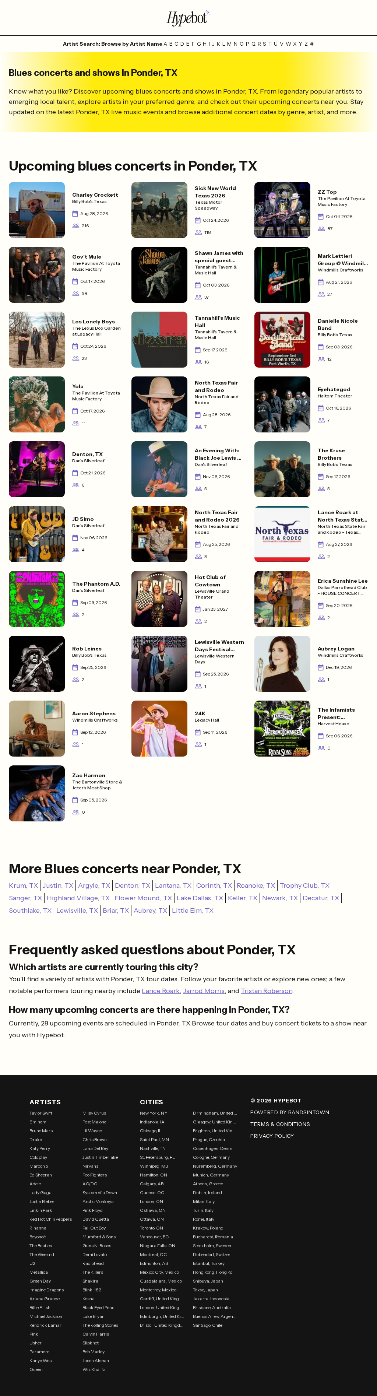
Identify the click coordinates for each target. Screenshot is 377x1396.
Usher (35, 1343)
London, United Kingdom (162, 1307)
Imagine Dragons (46, 1289)
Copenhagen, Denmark (215, 1148)
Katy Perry (39, 1148)
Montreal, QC (153, 1254)
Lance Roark (161, 991)
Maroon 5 (38, 1166)
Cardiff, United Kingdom (162, 1298)
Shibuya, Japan (208, 1281)
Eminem (37, 1122)
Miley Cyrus (94, 1113)
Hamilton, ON (153, 1175)
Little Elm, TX (193, 910)
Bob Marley (93, 1351)
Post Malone (94, 1122)
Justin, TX (58, 885)
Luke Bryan (93, 1316)
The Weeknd (41, 1254)
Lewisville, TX (77, 910)
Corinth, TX (214, 885)
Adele (35, 1183)
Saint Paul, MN (154, 1139)
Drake (35, 1139)
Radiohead (93, 1263)
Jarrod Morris (204, 991)
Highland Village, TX (78, 898)
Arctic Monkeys (97, 1201)
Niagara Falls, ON (157, 1245)
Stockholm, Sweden (212, 1245)
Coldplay (38, 1157)
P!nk (33, 1334)
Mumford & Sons (99, 1236)
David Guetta (95, 1219)
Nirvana (90, 1166)
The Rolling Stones (100, 1325)
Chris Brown (94, 1139)
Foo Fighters (94, 1175)
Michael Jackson (45, 1316)
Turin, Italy (203, 1210)
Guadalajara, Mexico (161, 1281)
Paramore (39, 1351)
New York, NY (154, 1113)
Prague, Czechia (209, 1139)
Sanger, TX (25, 898)
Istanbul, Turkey (209, 1263)
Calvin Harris (95, 1334)
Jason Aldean (95, 1360)
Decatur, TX (321, 898)
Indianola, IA (152, 1122)
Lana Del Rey (95, 1148)
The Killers (92, 1272)
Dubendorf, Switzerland (215, 1254)
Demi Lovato (94, 1254)
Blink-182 (91, 1289)
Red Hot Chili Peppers (50, 1219)
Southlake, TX (30, 910)
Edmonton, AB (154, 1263)
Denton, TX (132, 885)
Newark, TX (280, 898)
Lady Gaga (40, 1192)
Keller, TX (242, 898)
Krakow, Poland (208, 1228)
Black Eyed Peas (98, 1307)
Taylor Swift (40, 1113)
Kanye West (41, 1360)
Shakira (90, 1281)
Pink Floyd (92, 1210)
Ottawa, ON (152, 1219)
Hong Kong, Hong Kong (215, 1272)
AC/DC (89, 1183)
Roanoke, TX (256, 885)
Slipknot (90, 1343)
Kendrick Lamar (45, 1325)
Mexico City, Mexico (159, 1272)
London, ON (151, 1201)
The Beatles (40, 1245)
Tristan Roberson (266, 991)
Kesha (88, 1298)
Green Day (40, 1281)
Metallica (38, 1272)
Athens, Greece (208, 1183)
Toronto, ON (151, 1228)
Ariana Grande (44, 1298)
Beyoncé (37, 1236)
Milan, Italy (204, 1201)
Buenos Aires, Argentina (215, 1316)
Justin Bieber (41, 1201)
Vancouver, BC (154, 1236)
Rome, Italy (203, 1219)
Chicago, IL (151, 1130)
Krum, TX (23, 885)
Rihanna (37, 1228)
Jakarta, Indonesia (211, 1298)
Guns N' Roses (96, 1245)
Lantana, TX (173, 885)
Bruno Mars (41, 1130)
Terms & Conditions (280, 1124)
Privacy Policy (272, 1136)
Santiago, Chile (207, 1325)
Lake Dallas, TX (200, 898)
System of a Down (99, 1192)
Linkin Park (40, 1210)
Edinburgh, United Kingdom (162, 1316)
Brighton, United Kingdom (215, 1130)
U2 (32, 1263)
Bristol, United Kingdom (162, 1325)
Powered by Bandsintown (289, 1112)
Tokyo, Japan (205, 1289)
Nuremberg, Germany (215, 1166)
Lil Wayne (92, 1130)
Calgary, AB (151, 1183)
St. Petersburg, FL (157, 1157)
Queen (36, 1369)
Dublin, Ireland (207, 1192)
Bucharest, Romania (213, 1236)
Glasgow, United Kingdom (215, 1122)
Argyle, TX (94, 885)
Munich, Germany (211, 1175)
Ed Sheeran (40, 1175)
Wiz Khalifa (94, 1369)
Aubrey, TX (150, 910)
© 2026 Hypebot (276, 1100)
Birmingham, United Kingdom (215, 1113)
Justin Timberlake (100, 1157)
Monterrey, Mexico (158, 1289)
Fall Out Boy (94, 1228)
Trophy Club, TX (305, 885)
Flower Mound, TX (143, 898)
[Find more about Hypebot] (188, 17)
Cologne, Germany (211, 1157)
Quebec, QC (152, 1192)
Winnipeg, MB (154, 1166)
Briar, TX (116, 910)
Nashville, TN (153, 1148)
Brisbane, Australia (212, 1307)
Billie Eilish (39, 1307)
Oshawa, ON (153, 1210)
